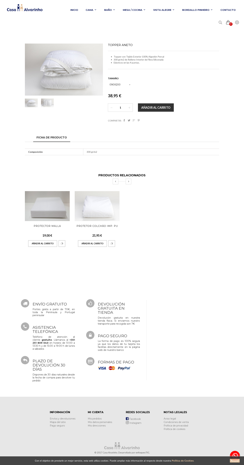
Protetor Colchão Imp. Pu (97, 226)
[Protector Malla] (47, 206)
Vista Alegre (162, 9)
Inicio (74, 9)
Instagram (135, 422)
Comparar (62, 243)
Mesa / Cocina (133, 9)
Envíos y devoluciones (62, 418)
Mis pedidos (95, 418)
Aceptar (235, 460)
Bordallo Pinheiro (196, 9)
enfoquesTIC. (143, 452)
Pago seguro (57, 425)
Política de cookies (174, 429)
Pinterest (139, 121)
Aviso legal (170, 418)
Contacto (228, 9)
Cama (90, 9)
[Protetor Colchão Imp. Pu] (97, 206)
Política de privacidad (176, 425)
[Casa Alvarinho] (23, 9)
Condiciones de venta (176, 422)
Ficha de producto (52, 137)
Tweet (129, 121)
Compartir (124, 121)
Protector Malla (47, 226)
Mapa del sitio (58, 422)
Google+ (134, 121)
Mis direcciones (97, 425)
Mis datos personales (100, 422)
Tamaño (113, 78)
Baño (108, 9)
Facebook (135, 418)
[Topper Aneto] (31, 103)
